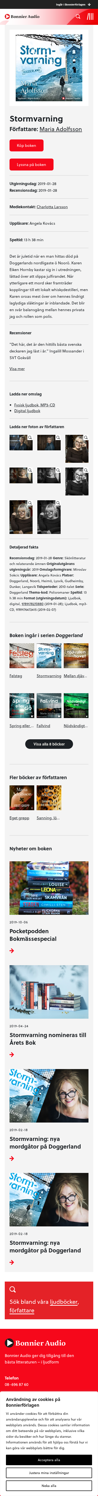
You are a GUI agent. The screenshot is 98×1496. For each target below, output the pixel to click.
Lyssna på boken (31, 164)
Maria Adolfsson (60, 129)
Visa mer (17, 368)
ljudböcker (64, 1301)
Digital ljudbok (27, 410)
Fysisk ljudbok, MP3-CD (34, 405)
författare (22, 1310)
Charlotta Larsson (52, 206)
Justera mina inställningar (49, 1472)
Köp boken (26, 145)
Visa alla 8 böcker (49, 744)
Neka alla (49, 1485)
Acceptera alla (49, 1459)
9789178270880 (33, 603)
